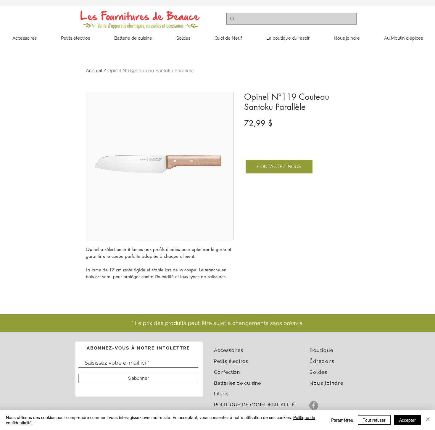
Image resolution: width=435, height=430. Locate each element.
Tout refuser (374, 420)
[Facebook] (313, 405)
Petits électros (231, 361)
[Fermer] (427, 420)
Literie (221, 394)
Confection (227, 372)
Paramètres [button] (342, 420)
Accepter (407, 420)
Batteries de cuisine (237, 383)
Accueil (94, 70)
